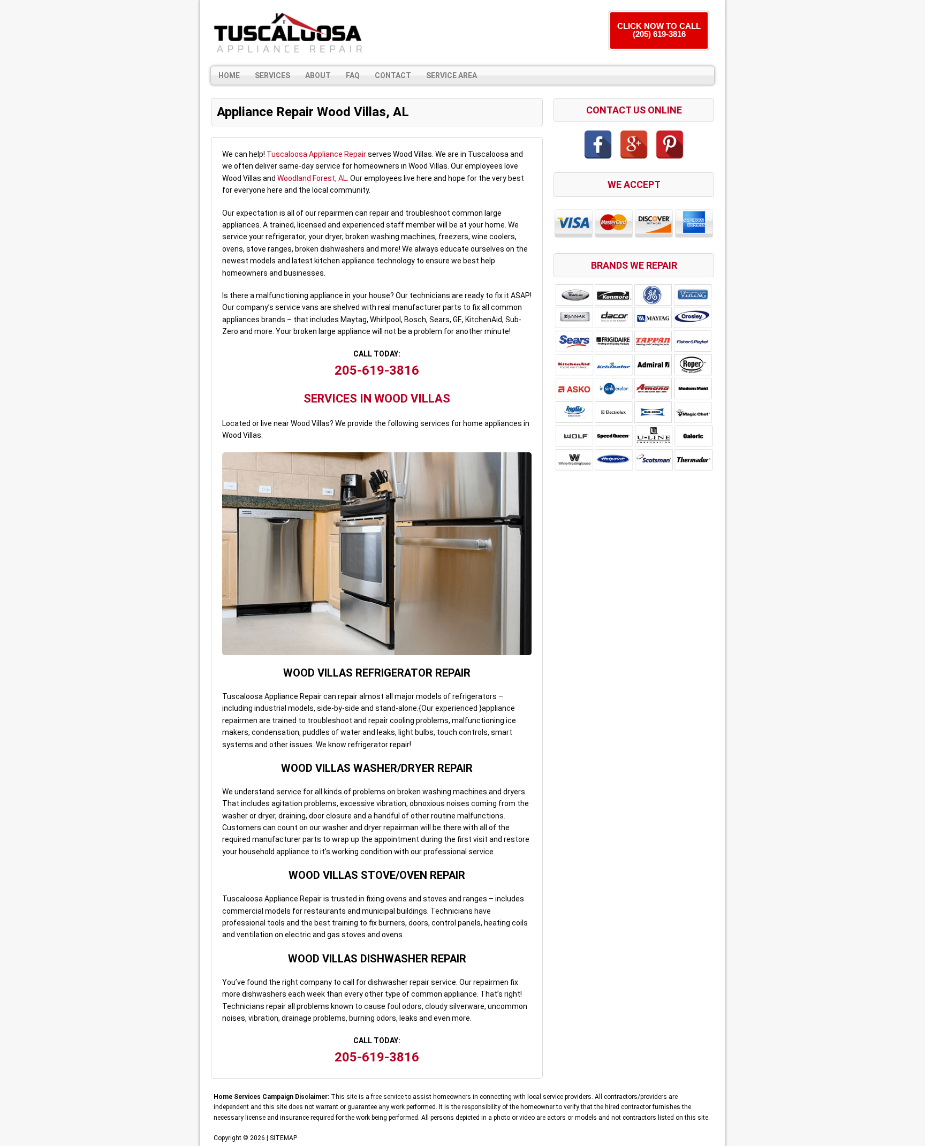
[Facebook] (597, 144)
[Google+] (633, 144)
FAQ (353, 75)
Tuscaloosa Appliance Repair (316, 154)
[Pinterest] (669, 144)
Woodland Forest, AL (312, 178)
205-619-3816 (377, 370)
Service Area (451, 75)
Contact (393, 75)
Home (229, 75)
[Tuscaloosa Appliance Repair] (288, 33)
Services (272, 75)
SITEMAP (283, 1138)
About (318, 75)
